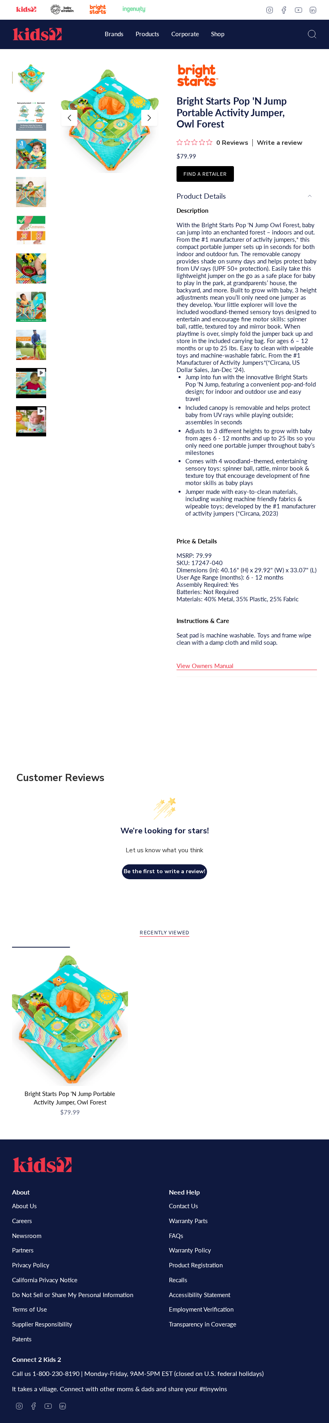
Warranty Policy (190, 1250)
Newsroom (26, 1235)
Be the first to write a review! (164, 871)
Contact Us (183, 1205)
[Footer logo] (42, 1164)
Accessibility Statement (199, 1294)
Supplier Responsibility (42, 1324)
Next (149, 118)
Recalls (178, 1279)
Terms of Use (29, 1309)
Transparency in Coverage (202, 1324)
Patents (22, 1339)
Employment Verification (201, 1309)
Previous (69, 118)
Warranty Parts (188, 1220)
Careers (22, 1220)
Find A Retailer (205, 174)
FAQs (176, 1235)
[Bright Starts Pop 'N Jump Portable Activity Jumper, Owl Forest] (70, 1016)
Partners (23, 1250)
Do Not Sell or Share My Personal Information (72, 1294)
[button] (114, 35)
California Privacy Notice (44, 1279)
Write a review (280, 142)
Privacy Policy (30, 1265)
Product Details (201, 195)
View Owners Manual (205, 665)
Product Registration (196, 1265)
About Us (24, 1205)
